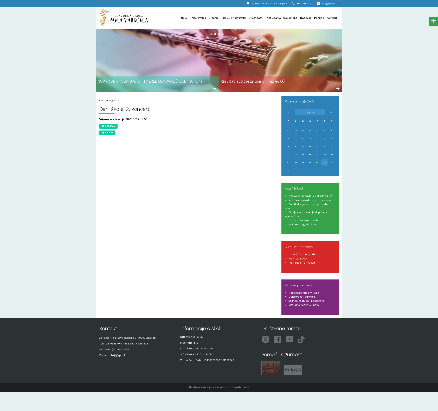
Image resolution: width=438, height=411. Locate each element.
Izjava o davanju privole (303, 220)
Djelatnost (256, 17)
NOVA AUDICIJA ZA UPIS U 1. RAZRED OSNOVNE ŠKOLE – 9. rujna (150, 81)
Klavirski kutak (297, 258)
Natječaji (305, 17)
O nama (213, 17)
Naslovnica (199, 17)
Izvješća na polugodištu (303, 254)
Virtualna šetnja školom (303, 304)
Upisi (184, 17)
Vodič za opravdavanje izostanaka (310, 200)
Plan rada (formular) (301, 262)
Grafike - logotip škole (302, 224)
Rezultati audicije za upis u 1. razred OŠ (253, 81)
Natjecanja (274, 17)
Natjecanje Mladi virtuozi (304, 292)
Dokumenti (290, 17)
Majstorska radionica (301, 296)
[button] (433, 21)
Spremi (109, 133)
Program (110, 126)
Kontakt (332, 17)
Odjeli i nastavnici (234, 17)
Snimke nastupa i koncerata (306, 300)
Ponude (319, 17)
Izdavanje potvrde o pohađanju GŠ (310, 196)
